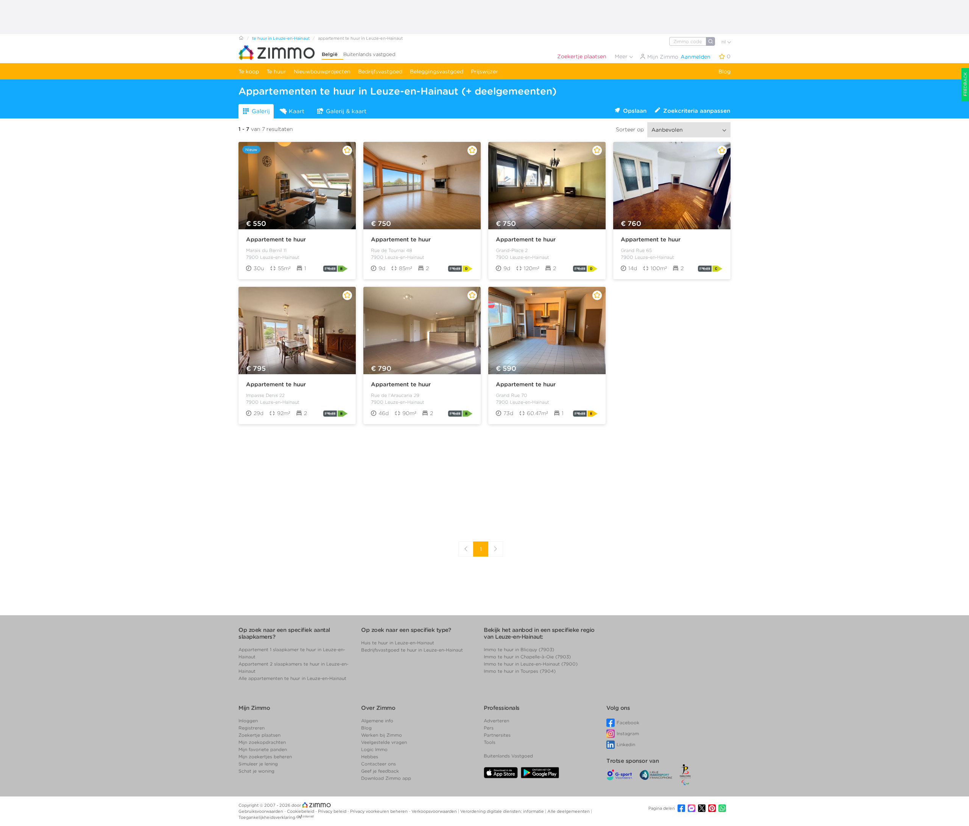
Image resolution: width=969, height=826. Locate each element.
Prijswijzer (484, 71)
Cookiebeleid (301, 811)
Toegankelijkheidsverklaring (266, 817)
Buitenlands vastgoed (369, 54)
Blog (724, 71)
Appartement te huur (276, 239)
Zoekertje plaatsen (581, 56)
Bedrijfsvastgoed (380, 71)
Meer (622, 56)
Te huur (276, 71)
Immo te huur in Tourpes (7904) (520, 671)
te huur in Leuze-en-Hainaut (281, 38)
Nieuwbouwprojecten (322, 71)
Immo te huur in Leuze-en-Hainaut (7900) (531, 664)
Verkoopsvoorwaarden (434, 811)
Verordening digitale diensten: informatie (502, 811)
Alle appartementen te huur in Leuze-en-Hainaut (292, 678)
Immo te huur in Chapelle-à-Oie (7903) (527, 657)
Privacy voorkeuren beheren (379, 811)
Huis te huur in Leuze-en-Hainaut (397, 643)
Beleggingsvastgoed (436, 71)
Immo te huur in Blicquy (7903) (519, 649)
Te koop (248, 71)
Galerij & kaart (346, 111)
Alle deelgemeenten (569, 811)
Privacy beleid (332, 811)
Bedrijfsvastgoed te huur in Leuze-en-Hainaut (412, 650)
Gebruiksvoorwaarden (261, 811)
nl (724, 42)
